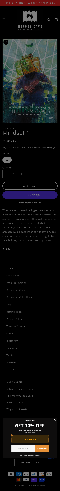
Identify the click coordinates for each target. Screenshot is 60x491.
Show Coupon (41, 448)
